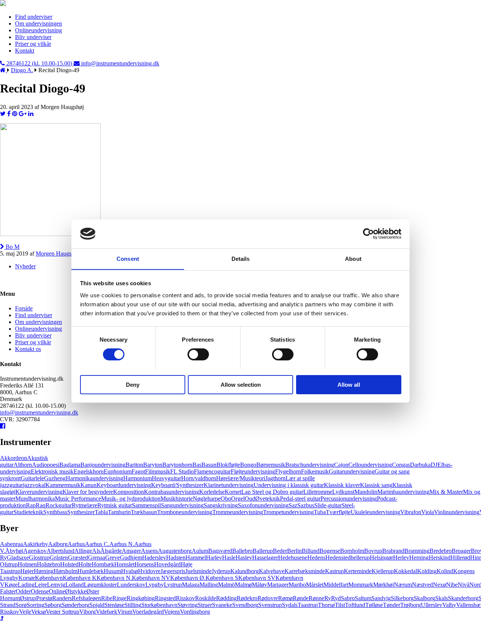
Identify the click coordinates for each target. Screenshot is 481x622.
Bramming (417, 551)
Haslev (244, 557)
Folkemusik (315, 471)
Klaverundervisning (38, 492)
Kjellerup (383, 571)
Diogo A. (22, 70)
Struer (205, 605)
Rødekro (247, 598)
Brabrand (393, 551)
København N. (114, 578)
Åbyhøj (14, 551)
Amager (131, 551)
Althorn (23, 465)
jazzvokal (34, 485)
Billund (310, 551)
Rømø (285, 598)
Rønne (316, 598)
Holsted (69, 564)
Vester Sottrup (62, 611)
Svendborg (245, 605)
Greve (112, 557)
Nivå (463, 584)
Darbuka (420, 465)
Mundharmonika (35, 498)
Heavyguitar (166, 478)
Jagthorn (275, 478)
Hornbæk (103, 564)
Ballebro (242, 551)
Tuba (320, 512)
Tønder (391, 605)
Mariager (278, 584)
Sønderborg (75, 605)
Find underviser (33, 17)
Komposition (128, 492)
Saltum (363, 598)
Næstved (422, 584)
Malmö (226, 584)
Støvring (187, 605)
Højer (27, 571)
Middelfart (336, 584)
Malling (209, 584)
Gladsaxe (18, 557)
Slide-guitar (328, 505)
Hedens (316, 557)
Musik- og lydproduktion (130, 498)
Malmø (243, 584)
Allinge (83, 551)
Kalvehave (271, 571)
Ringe (119, 598)
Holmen (27, 564)
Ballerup (263, 551)
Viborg (87, 611)
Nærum (403, 584)
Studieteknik (28, 512)
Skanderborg (463, 598)
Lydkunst (343, 492)
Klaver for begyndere (87, 492)
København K (80, 578)
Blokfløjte (228, 465)
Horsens (144, 564)
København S (222, 578)
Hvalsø (129, 571)
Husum (112, 571)
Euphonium (118, 471)
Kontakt (24, 50)
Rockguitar (58, 505)
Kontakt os (28, 349)
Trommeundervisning (237, 512)
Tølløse (374, 605)
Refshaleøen (86, 598)
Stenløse (114, 605)
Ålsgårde (111, 551)
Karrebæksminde (304, 571)
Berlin (294, 551)
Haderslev (154, 557)
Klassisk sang (376, 485)
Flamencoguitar (212, 471)
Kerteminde (358, 571)
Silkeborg (402, 598)
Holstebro (48, 564)
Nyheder (25, 266)
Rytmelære (84, 505)
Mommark (360, 584)
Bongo (248, 465)
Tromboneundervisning (184, 512)
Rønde (301, 598)
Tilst (340, 605)
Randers (62, 598)
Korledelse (212, 492)
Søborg (53, 605)
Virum (124, 611)
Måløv (259, 584)
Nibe (452, 584)
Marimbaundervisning (403, 492)
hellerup (360, 557)
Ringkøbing (141, 598)
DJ (434, 465)
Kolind (445, 571)
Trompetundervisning (288, 512)
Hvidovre (149, 571)
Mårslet (315, 584)
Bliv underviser (33, 37)
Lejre (41, 584)
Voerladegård (148, 611)
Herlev (401, 557)
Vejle (25, 611)
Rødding (226, 598)
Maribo (297, 584)
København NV (151, 578)
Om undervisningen (38, 23)
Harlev (214, 557)
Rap (31, 505)
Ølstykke (75, 591)
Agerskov (35, 551)
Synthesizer (81, 512)
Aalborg (58, 544)
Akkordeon (13, 458)
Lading (26, 584)
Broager (461, 551)
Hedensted (338, 557)
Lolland (74, 584)
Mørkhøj (383, 584)
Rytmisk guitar (114, 505)
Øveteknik (267, 498)
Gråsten (59, 557)
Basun (208, 465)
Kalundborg (244, 571)
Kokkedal (405, 571)
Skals (441, 598)
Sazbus (305, 505)
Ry (327, 598)
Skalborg (424, 598)
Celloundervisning (370, 465)
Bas (196, 465)
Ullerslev (431, 605)
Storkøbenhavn (159, 605)
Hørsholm (65, 571)
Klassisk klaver (342, 485)
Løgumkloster (100, 584)
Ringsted (165, 598)
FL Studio (182, 471)
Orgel (238, 498)
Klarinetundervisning (229, 485)
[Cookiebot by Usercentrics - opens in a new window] (368, 233)
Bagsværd (220, 551)
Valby (449, 605)
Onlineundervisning (38, 30)
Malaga (191, 584)
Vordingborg (195, 611)
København (49, 578)
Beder (280, 551)
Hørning (44, 571)
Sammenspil (146, 505)
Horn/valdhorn (198, 478)
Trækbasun (144, 512)
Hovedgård (167, 564)
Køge (11, 584)
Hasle (229, 557)
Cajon (341, 465)
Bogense (329, 551)
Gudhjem (131, 557)
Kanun (88, 485)
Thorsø (326, 605)
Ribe (106, 598)
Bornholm (352, 551)
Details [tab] (240, 258)
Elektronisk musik (52, 471)
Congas (401, 465)
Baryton (152, 465)
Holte (85, 564)
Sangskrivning (221, 505)
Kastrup (334, 571)
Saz (293, 505)
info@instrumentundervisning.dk (39, 412)
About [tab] (353, 258)
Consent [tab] (127, 258)
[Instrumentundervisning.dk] (3, 4)
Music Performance (78, 498)
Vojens (172, 611)
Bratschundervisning (309, 465)
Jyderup (221, 571)
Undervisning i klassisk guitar (289, 485)
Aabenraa (11, 544)
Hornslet (124, 564)
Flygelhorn (288, 471)
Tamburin (119, 512)
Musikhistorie (176, 498)
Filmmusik (157, 471)
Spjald (96, 605)
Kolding (427, 571)
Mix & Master (446, 492)
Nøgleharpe (207, 498)
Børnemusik (270, 465)
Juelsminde (198, 571)
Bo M (12, 247)
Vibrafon (410, 512)
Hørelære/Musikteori (240, 478)
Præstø (44, 598)
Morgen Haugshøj (57, 253)
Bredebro (441, 551)
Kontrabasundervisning (171, 492)
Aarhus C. (97, 544)
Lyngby (154, 584)
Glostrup (39, 557)
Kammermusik (62, 485)
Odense (40, 591)
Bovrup (373, 551)
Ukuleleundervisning (375, 512)
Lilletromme (317, 492)
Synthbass (55, 512)
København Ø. (188, 578)
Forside (24, 308)
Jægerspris (172, 571)
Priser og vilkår (33, 44)
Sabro (348, 598)
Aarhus (76, 544)
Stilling (132, 605)
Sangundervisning (182, 505)
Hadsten (176, 557)
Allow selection (241, 384)
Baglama (69, 465)
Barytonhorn (177, 465)
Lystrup (173, 584)
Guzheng (55, 478)
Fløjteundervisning (253, 471)
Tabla (101, 512)
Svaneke (222, 605)
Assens (149, 551)
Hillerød (460, 557)
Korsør (26, 578)
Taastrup (308, 605)
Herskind (440, 557)
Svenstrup (270, 605)
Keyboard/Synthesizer (177, 485)
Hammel (196, 557)
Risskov (185, 598)
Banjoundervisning (103, 465)
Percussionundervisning (349, 498)
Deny (132, 384)
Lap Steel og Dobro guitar (272, 492)
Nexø (439, 584)
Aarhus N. (121, 544)
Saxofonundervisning (263, 505)
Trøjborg (410, 605)
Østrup (28, 598)
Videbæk (106, 611)
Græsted (78, 557)
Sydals (290, 605)
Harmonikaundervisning (94, 478)
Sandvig (381, 598)
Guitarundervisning (352, 471)
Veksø (38, 611)
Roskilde (205, 598)
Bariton (134, 465)
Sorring (35, 605)
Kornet (233, 492)
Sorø (21, 605)
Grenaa (96, 557)
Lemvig (56, 584)
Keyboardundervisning (124, 485)
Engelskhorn (89, 471)
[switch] (198, 354)
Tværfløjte (338, 512)
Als (96, 551)
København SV (256, 578)
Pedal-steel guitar (300, 498)
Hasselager (265, 557)
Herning (419, 557)
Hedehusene (292, 557)
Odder (23, 591)
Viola (427, 512)
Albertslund (60, 551)
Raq (40, 505)
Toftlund (355, 605)
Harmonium (137, 478)
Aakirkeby (35, 544)
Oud (250, 498)
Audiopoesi (45, 465)
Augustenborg (175, 551)
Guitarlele (32, 478)
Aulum (200, 551)
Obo (226, 498)
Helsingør (381, 557)
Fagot (138, 471)
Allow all (348, 384)
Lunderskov (131, 584)
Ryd (336, 598)
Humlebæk (90, 571)
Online (57, 591)
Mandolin (365, 492)
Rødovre (267, 598)
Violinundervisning (456, 512)
